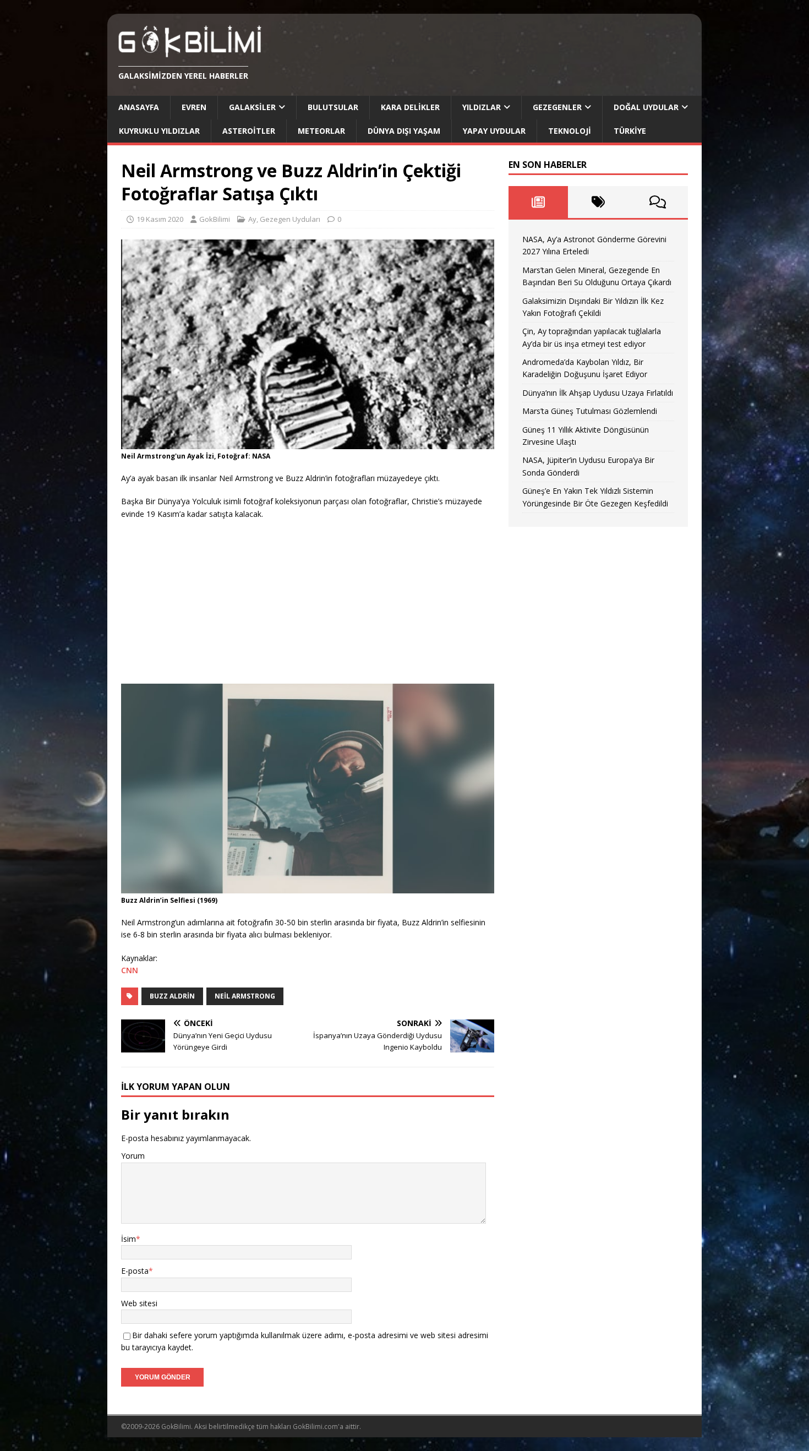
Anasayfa (138, 107)
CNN (129, 970)
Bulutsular (333, 107)
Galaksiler (252, 107)
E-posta (135, 1270)
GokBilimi (214, 219)
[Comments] (658, 202)
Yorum (133, 1155)
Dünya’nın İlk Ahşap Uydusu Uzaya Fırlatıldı (597, 393)
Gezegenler (557, 107)
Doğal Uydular (646, 107)
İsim (128, 1239)
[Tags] (598, 202)
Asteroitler (248, 131)
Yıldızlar (481, 107)
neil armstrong (245, 996)
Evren (194, 107)
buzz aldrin (172, 996)
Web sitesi (139, 1303)
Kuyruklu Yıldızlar (159, 131)
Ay (252, 219)
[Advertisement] (203, 600)
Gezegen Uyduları (290, 219)
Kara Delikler (410, 107)
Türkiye (630, 131)
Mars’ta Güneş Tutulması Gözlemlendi (589, 411)
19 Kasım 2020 (159, 219)
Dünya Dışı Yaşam (404, 131)
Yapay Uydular (494, 131)
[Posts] (539, 202)
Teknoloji (569, 131)
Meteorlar (321, 131)
